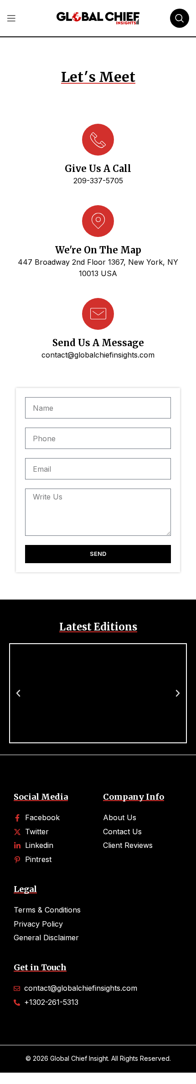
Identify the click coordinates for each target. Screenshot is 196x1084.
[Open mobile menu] (11, 18)
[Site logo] (98, 17)
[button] (18, 693)
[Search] (179, 18)
